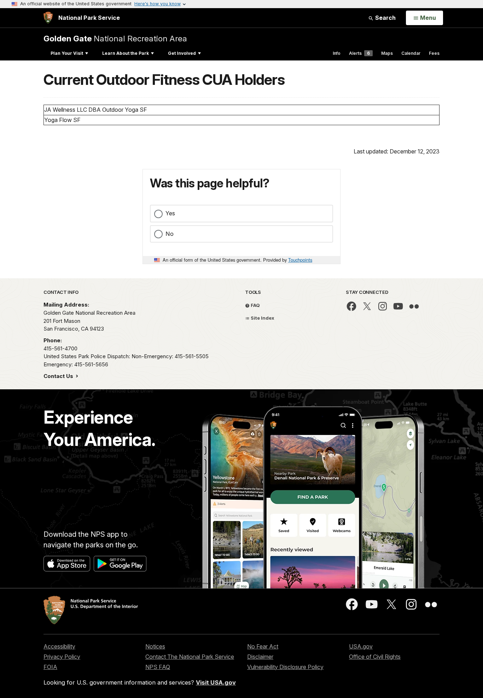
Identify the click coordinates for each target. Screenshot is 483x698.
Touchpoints (300, 259)
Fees (434, 53)
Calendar (410, 53)
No (169, 233)
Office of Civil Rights (375, 656)
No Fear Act (262, 646)
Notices (155, 646)
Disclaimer (260, 656)
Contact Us (59, 376)
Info (337, 53)
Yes (170, 213)
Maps (387, 53)
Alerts (359, 53)
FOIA (50, 666)
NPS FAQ (157, 666)
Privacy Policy (61, 656)
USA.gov (361, 646)
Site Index (262, 318)
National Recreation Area (115, 38)
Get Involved (182, 53)
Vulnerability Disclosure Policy (285, 666)
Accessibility (59, 646)
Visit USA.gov (216, 682)
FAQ (255, 305)
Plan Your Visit (67, 53)
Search (385, 17)
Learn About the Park (125, 53)
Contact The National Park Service (189, 656)
